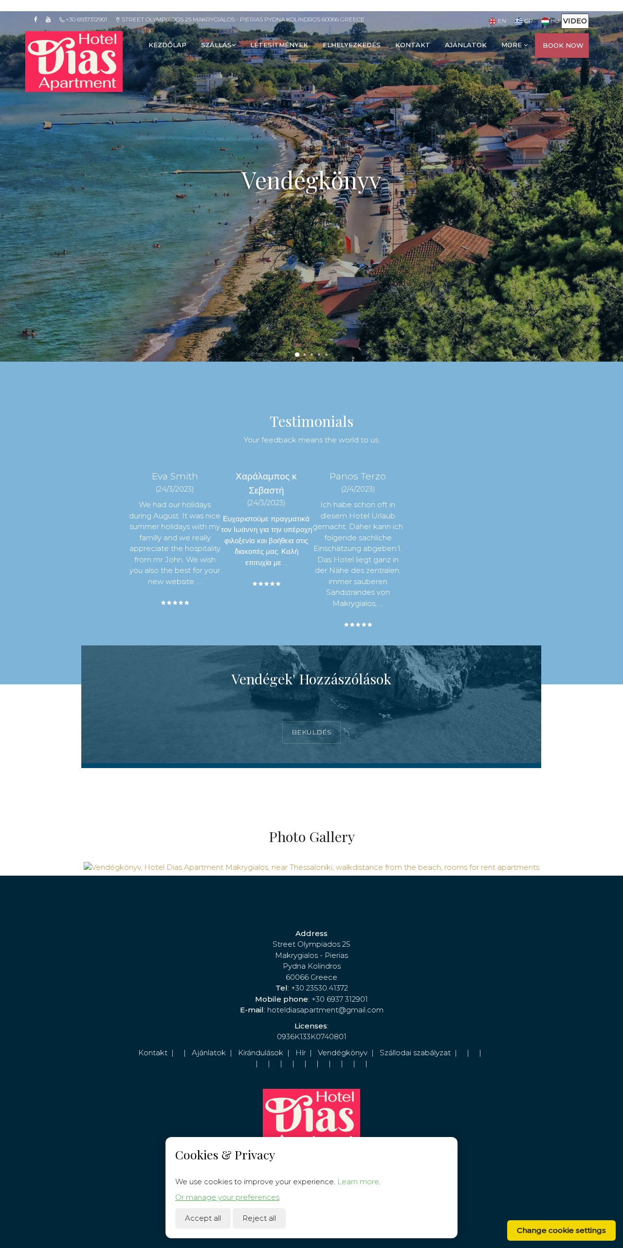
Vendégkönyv (342, 1052)
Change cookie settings (561, 1230)
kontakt (412, 45)
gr (527, 20)
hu (554, 20)
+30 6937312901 (85, 19)
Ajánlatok (209, 1052)
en (501, 20)
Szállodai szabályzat (415, 1052)
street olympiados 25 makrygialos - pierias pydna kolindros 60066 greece (242, 19)
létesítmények (279, 45)
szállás (216, 45)
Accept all (203, 1218)
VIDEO (575, 21)
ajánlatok (466, 45)
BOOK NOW (563, 45)
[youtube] (51, 19)
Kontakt (152, 1052)
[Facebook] (39, 19)
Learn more (358, 1181)
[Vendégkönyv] (311, 866)
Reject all (259, 1218)
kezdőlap (167, 45)
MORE (512, 45)
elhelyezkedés (352, 45)
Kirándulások (260, 1052)
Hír (300, 1052)
